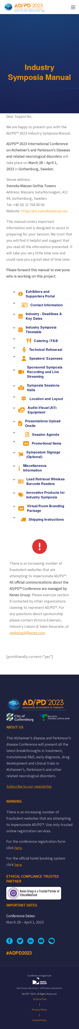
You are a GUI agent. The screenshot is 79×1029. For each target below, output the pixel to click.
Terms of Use (39, 999)
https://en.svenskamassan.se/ (44, 211)
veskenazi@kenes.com (27, 632)
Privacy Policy (39, 1009)
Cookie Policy (39, 1020)
